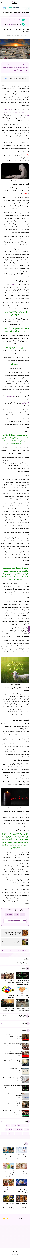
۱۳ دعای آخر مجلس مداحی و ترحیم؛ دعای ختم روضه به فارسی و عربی (12, 1111)
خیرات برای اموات (8, 109)
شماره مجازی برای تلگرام (23, 1126)
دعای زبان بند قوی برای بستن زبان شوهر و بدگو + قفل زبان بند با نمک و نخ (12, 1044)
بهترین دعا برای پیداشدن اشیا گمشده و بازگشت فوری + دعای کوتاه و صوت (13, 1035)
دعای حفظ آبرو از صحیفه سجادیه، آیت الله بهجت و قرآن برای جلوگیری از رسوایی (12, 1102)
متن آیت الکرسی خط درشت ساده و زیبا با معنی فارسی (12, 1069)
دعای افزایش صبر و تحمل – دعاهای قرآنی (8, 981)
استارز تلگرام (26, 1133)
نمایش (6, 78)
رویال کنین (11, 1133)
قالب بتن (14, 1126)
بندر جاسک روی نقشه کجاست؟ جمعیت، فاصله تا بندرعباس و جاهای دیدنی (8, 1157)
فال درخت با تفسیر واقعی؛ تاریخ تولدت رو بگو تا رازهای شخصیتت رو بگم (11, 942)
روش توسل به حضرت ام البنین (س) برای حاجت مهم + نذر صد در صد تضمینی (22, 982)
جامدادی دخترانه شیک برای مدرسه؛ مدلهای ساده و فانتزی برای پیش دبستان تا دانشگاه (8, 1174)
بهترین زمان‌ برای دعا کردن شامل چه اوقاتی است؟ (23, 1009)
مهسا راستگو (8, 35)
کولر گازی (26, 1129)
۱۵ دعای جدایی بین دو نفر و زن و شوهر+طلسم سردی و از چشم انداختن (13, 1052)
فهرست (15, 1251)
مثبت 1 (7, 1126)
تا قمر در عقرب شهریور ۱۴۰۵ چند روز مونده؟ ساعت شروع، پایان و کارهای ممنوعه (22, 1190)
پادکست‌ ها (15, 1254)
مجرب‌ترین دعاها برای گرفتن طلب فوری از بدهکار (12, 1060)
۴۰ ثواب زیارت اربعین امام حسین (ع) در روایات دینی (8, 1009)
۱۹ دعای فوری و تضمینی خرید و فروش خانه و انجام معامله (11, 1094)
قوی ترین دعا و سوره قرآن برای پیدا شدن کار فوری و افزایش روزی (12, 1077)
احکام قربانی (25, 403)
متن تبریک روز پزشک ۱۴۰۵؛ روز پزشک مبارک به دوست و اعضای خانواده (21, 1157)
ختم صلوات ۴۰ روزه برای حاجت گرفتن (8, 996)
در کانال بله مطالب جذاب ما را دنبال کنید (19, 950)
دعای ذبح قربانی (11, 396)
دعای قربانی (14, 284)
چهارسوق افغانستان (18, 1129)
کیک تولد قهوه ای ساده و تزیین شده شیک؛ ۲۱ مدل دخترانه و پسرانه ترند (13, 933)
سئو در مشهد (9, 1129)
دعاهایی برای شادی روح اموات (16, 112)
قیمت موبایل (18, 1133)
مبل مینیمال (4, 1133)
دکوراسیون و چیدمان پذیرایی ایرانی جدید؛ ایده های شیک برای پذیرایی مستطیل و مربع (8, 1190)
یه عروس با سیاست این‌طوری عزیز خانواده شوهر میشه (22, 1173)
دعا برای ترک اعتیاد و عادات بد (23, 996)
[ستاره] (15, 2)
